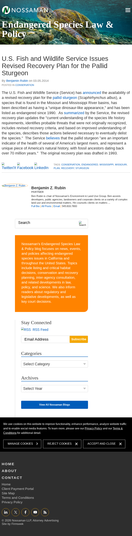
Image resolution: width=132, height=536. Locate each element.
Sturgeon (82, 168)
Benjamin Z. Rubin (48, 188)
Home (8, 464)
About (9, 471)
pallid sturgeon (65, 97)
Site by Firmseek (13, 524)
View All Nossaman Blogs (54, 404)
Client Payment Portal (18, 489)
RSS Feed (40, 330)
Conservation (24, 85)
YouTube (35, 512)
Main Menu (127, 10)
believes (53, 138)
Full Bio (35, 206)
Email (56, 206)
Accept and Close (101, 443)
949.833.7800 (69, 206)
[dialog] (66, 434)
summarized (74, 113)
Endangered (89, 164)
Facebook (25, 512)
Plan (57, 168)
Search (24, 222)
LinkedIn (6, 512)
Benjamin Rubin (17, 80)
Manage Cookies (20, 443)
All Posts (46, 206)
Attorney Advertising (46, 520)
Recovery (67, 168)
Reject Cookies (59, 443)
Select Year (32, 388)
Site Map (8, 493)
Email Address (36, 339)
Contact (12, 478)
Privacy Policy (93, 428)
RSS (45, 512)
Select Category (36, 364)
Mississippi (107, 164)
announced (92, 93)
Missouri (121, 164)
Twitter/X (16, 512)
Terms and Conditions (18, 497)
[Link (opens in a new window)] (27, 9)
